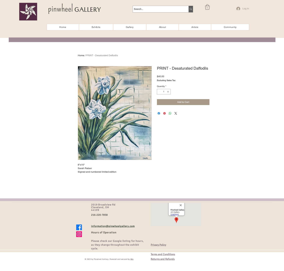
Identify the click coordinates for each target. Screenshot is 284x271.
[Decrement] (159, 91)
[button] (207, 7)
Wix (132, 259)
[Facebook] (79, 227)
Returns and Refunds (163, 259)
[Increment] (168, 91)
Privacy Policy (158, 244)
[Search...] (191, 9)
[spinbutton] (163, 91)
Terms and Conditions (163, 254)
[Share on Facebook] (159, 113)
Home (81, 55)
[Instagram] (79, 234)
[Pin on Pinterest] (164, 113)
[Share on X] (176, 113)
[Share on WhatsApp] (170, 113)
